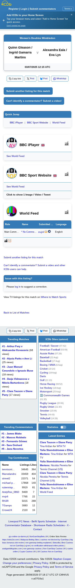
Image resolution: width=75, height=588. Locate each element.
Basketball (45, 361)
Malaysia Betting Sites (30, 540)
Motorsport (46, 391)
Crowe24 (7, 510)
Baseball (44, 357)
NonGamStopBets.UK (38, 536)
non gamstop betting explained (38, 543)
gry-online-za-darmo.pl (18, 536)
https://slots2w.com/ (10, 540)
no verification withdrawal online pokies (47, 546)
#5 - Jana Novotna (12, 449)
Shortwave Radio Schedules (49, 525)
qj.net (27, 546)
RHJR (5, 501)
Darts (43, 376)
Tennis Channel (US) (51, 469)
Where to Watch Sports (53, 297)
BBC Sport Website (37, 122)
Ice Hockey (46, 387)
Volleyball (45, 418)
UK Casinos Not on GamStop (49, 551)
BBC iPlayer (16, 122)
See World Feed (15, 156)
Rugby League (48, 403)
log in (18, 286)
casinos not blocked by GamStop (55, 540)
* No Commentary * (31, 232)
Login (24, 8)
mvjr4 (41, 232)
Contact (37, 529)
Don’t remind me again (16, 26)
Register (13, 8)
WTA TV (61, 446)
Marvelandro (9, 474)
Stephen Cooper (62, 558)
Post (32, 78)
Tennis (68, 9)
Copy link (16, 78)
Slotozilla (56, 543)
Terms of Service (64, 566)
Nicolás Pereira (59, 465)
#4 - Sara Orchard (12, 445)
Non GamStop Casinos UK (54, 549)
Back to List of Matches (16, 312)
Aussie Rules (47, 353)
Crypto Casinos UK (27, 551)
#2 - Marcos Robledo (14, 437)
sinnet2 (6, 478)
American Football (50, 349)
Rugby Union (47, 406)
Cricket (44, 368)
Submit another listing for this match (28, 91)
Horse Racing (47, 384)
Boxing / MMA (47, 365)
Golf (42, 380)
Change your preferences (17, 563)
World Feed (58, 122)
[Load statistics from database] (63, 427)
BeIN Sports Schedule (44, 521)
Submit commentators (43, 8)
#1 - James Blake (12, 433)
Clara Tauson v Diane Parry (56, 442)
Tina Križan (46, 446)
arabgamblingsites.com (12, 549)
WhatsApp (61, 78)
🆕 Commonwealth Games (55, 395)
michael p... (8, 483)
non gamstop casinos (32, 549)
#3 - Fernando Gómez (14, 441)
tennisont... (8, 469)
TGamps (7, 505)
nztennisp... (8, 487)
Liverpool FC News (18, 521)
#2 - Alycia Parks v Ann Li (17, 358)
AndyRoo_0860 (10, 492)
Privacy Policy (40, 563)
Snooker (44, 410)
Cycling (44, 372)
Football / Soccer (49, 345)
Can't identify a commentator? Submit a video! (34, 100)
